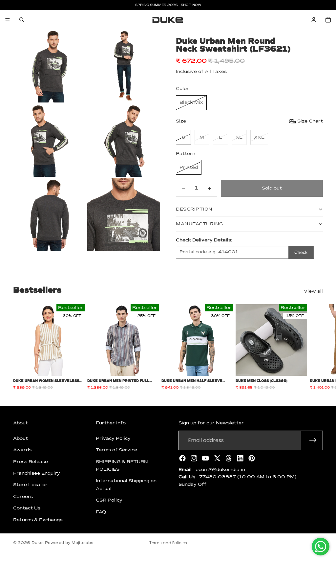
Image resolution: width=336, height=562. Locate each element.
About (20, 438)
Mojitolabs (82, 543)
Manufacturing (199, 224)
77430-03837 (218, 477)
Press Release (30, 461)
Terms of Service (116, 450)
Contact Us (26, 508)
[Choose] (74, 365)
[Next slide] (315, 347)
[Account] (313, 19)
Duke (37, 543)
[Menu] (7, 19)
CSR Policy (109, 500)
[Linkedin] (240, 458)
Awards (22, 450)
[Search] (21, 19)
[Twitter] (217, 458)
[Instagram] (194, 458)
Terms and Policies (168, 543)
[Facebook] (182, 458)
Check (300, 252)
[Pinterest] (252, 458)
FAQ (101, 511)
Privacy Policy (113, 438)
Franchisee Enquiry (36, 473)
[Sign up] (313, 440)
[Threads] (229, 458)
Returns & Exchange (38, 519)
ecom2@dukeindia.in (220, 469)
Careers (23, 496)
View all (313, 291)
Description (194, 209)
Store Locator (30, 485)
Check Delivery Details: (204, 240)
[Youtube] (205, 458)
